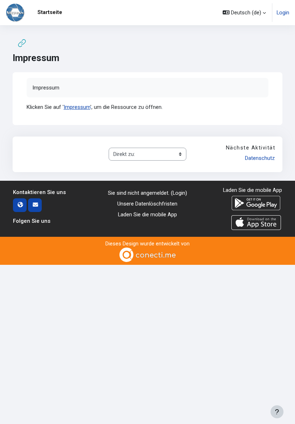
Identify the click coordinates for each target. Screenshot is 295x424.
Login (283, 12)
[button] (244, 12)
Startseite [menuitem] (49, 12)
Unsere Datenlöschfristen (147, 204)
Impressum (77, 107)
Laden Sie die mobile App (147, 214)
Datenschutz (260, 158)
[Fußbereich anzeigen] (277, 411)
